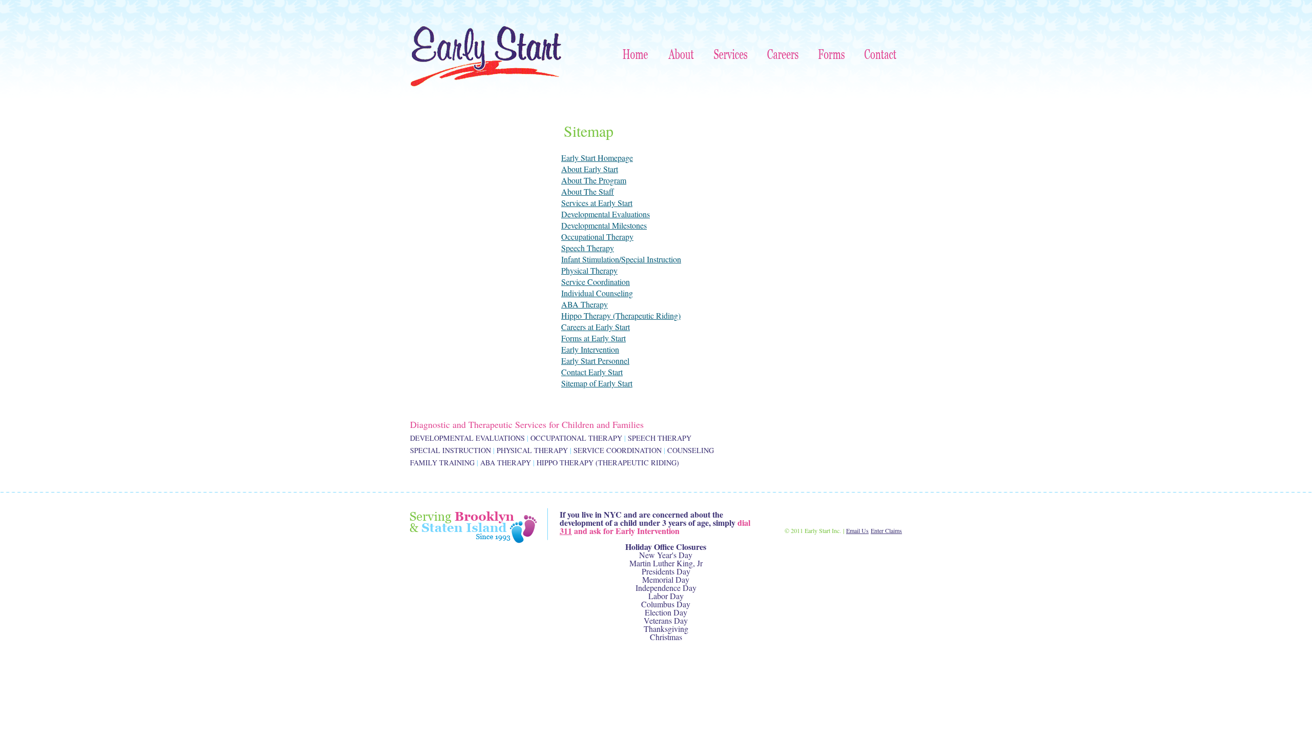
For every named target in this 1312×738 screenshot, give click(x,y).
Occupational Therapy (597, 236)
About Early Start (589, 168)
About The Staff (587, 191)
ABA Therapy (584, 304)
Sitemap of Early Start (596, 383)
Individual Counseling (597, 293)
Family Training (442, 462)
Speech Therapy (587, 247)
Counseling (690, 450)
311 (566, 531)
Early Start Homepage (597, 157)
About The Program (593, 180)
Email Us (857, 530)
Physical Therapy (589, 270)
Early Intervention (590, 349)
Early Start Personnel (595, 360)
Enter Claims (886, 530)
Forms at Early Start (593, 338)
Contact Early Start (592, 371)
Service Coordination (595, 281)
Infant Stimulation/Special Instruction (621, 259)
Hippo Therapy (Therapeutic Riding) (621, 315)
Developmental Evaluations (605, 214)
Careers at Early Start (595, 326)
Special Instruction (450, 450)
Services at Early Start (596, 202)
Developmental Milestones (604, 225)
